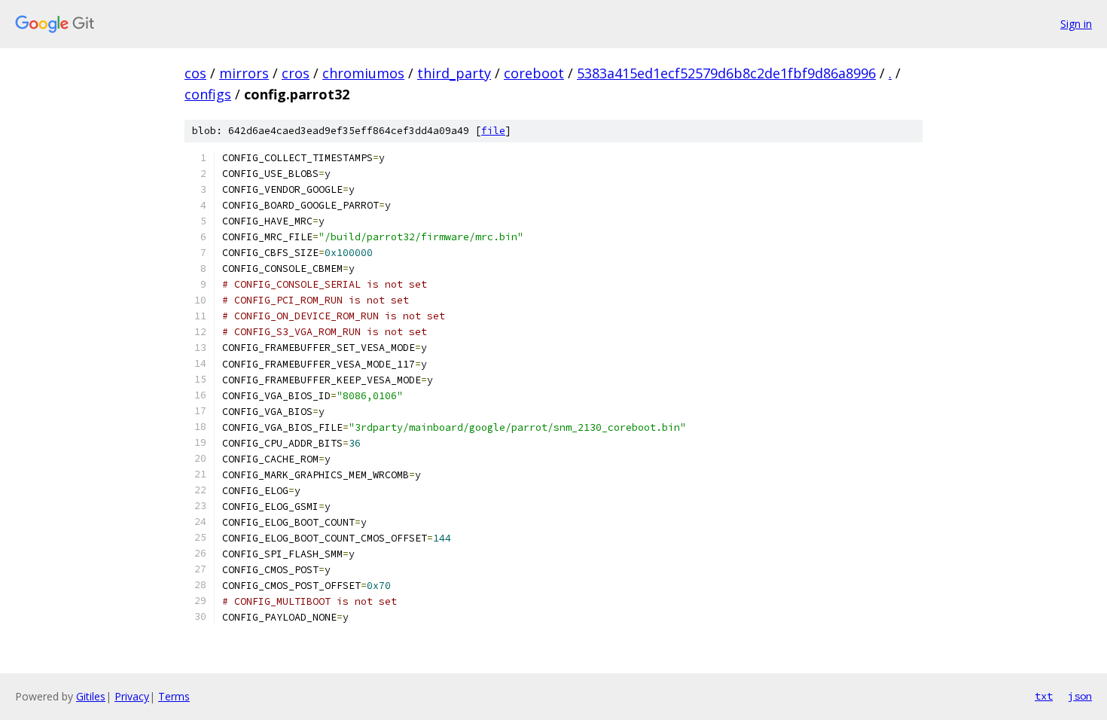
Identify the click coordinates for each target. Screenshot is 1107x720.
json (1080, 696)
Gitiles (90, 696)
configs (207, 94)
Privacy (131, 696)
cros (296, 73)
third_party (454, 73)
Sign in (1076, 24)
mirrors (244, 73)
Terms (174, 696)
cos (195, 73)
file (493, 130)
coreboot (534, 73)
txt (1044, 696)
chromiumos (363, 73)
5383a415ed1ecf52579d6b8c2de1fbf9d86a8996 (726, 73)
